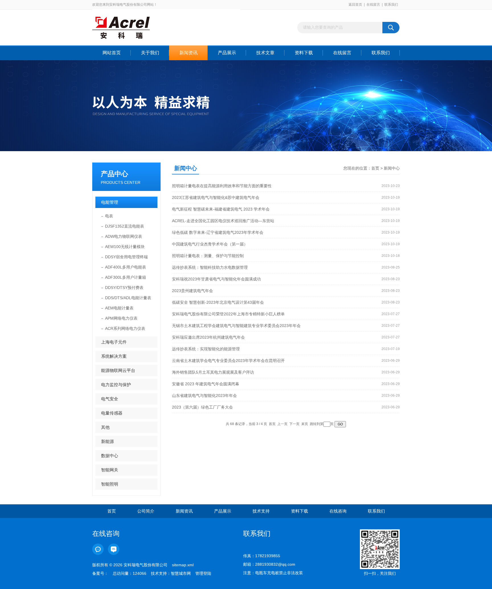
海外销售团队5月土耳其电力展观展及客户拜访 (213, 372)
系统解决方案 (114, 356)
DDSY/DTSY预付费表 (124, 287)
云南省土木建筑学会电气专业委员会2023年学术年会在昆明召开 (228, 360)
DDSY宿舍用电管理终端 (126, 257)
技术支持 (261, 511)
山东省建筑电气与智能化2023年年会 (204, 395)
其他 (105, 427)
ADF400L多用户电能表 (125, 267)
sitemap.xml (183, 565)
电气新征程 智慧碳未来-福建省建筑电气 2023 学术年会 (221, 209)
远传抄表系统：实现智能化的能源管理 (206, 349)
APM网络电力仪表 (121, 318)
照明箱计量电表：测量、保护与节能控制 (208, 255)
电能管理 (109, 202)
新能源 (107, 441)
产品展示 (227, 52)
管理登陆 (203, 573)
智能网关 (109, 469)
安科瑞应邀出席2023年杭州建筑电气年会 (208, 337)
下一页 (294, 424)
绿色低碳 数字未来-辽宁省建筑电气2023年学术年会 (217, 232)
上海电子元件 (114, 342)
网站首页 (111, 52)
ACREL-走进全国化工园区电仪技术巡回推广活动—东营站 (223, 220)
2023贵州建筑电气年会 (192, 290)
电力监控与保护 (116, 384)
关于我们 (150, 52)
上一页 (282, 424)
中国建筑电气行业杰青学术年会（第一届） (210, 244)
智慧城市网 (181, 573)
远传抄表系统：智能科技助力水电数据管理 (210, 267)
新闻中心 (392, 168)
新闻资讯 (188, 52)
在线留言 (373, 5)
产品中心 (114, 174)
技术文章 (265, 52)
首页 (375, 168)
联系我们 (391, 5)
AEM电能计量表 (119, 308)
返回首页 (355, 5)
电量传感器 (111, 413)
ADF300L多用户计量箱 (125, 277)
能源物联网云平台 (118, 370)
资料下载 (304, 52)
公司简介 (145, 511)
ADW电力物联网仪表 (123, 236)
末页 (304, 424)
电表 (109, 216)
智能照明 (109, 484)
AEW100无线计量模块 (125, 246)
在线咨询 (338, 511)
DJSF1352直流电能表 (124, 226)
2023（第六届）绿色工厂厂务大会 (202, 407)
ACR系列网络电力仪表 (125, 328)
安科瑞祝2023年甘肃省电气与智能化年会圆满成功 (216, 279)
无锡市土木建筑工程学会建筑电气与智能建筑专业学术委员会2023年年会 (236, 325)
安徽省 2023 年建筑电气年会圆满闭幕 (205, 384)
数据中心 (109, 455)
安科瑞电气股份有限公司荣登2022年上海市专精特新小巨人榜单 (228, 314)
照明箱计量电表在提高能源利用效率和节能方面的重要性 (222, 186)
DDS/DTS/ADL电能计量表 (128, 297)
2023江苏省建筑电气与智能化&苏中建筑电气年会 (215, 197)
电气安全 (109, 398)
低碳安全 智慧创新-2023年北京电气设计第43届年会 (218, 302)
